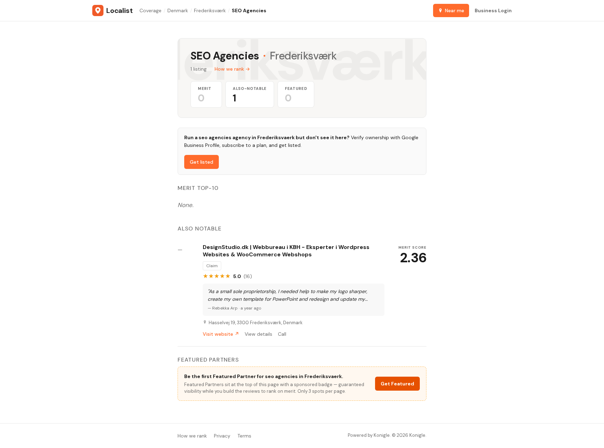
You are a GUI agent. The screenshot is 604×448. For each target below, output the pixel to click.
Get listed (201, 162)
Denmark (177, 10)
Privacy (222, 436)
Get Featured (397, 384)
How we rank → (232, 69)
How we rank (192, 436)
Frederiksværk (210, 10)
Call (282, 334)
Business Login (493, 10)
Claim (212, 266)
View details (258, 334)
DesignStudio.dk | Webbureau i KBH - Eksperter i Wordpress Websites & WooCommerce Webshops (286, 251)
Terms (244, 436)
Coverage (150, 10)
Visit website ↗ (221, 334)
